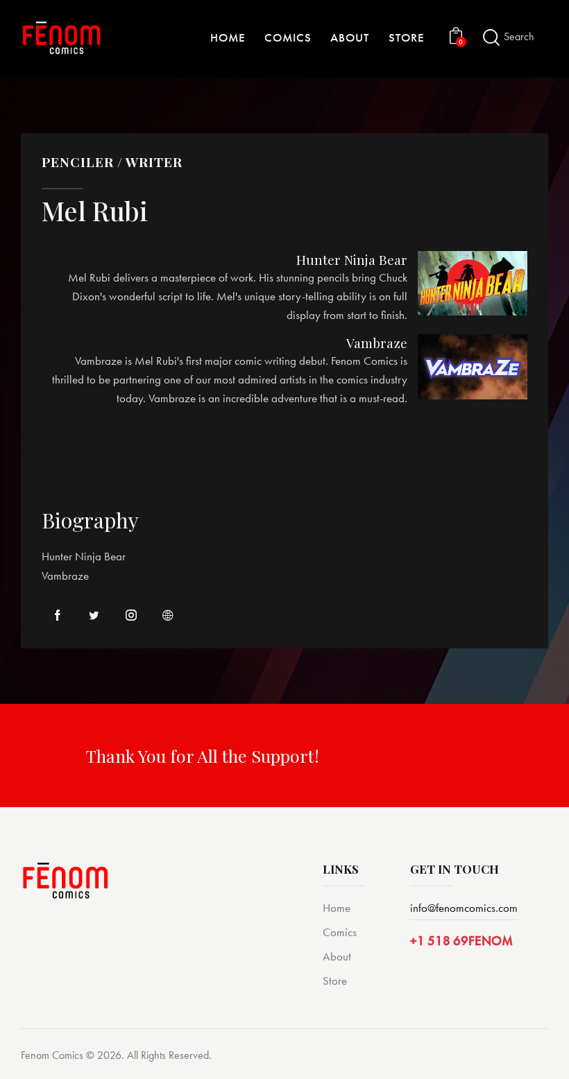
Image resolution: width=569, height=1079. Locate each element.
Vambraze (376, 343)
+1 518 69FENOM (461, 940)
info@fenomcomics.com (464, 907)
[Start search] (491, 38)
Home (336, 907)
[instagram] (130, 615)
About (337, 956)
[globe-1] (167, 615)
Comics (340, 932)
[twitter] (94, 615)
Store (335, 980)
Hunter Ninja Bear (351, 259)
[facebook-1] (57, 615)
